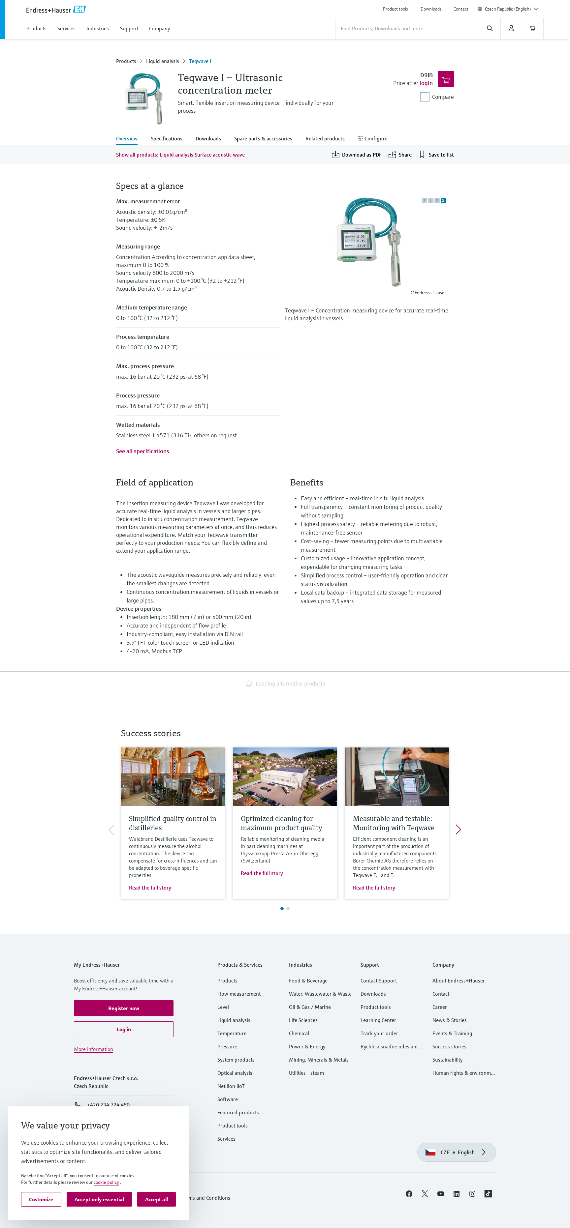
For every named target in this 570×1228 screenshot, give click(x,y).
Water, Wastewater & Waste (320, 993)
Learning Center (378, 1020)
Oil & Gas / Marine (310, 1007)
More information (93, 1049)
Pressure (227, 1046)
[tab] (130, 139)
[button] (124, 1008)
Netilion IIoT (231, 1086)
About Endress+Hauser (458, 980)
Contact (461, 9)
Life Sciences (303, 1020)
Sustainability (447, 1059)
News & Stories (449, 1020)
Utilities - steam (306, 1072)
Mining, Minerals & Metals (319, 1059)
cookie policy (106, 1182)
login (426, 83)
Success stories (449, 1046)
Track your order (379, 1033)
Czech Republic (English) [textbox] (508, 9)
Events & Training (452, 1033)
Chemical (299, 1033)
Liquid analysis (162, 61)
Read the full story (150, 887)
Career (439, 1007)
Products (126, 61)
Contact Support (379, 980)
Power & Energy (307, 1046)
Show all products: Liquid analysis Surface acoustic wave (180, 154)
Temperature (231, 1033)
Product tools (395, 9)
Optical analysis (234, 1072)
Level (223, 1007)
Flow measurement (239, 993)
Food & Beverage (308, 980)
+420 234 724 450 (108, 1104)
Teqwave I (200, 61)
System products (236, 1059)
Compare (443, 97)
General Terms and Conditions (196, 1197)
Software (227, 1099)
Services (226, 1138)
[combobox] (511, 9)
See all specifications (142, 451)
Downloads (431, 9)
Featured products (238, 1112)
